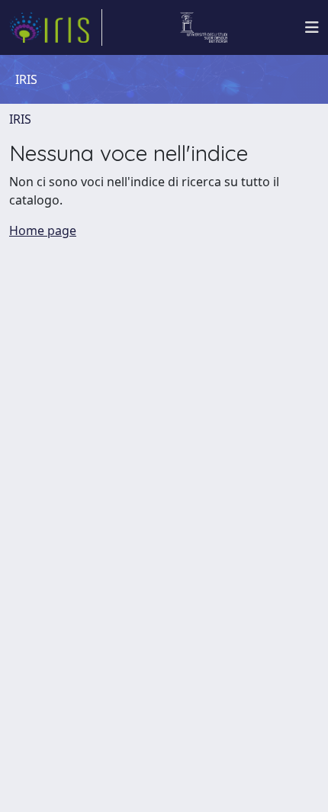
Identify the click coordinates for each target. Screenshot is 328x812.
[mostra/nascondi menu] (312, 27)
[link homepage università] (204, 27)
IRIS (20, 119)
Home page (42, 230)
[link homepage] (55, 27)
